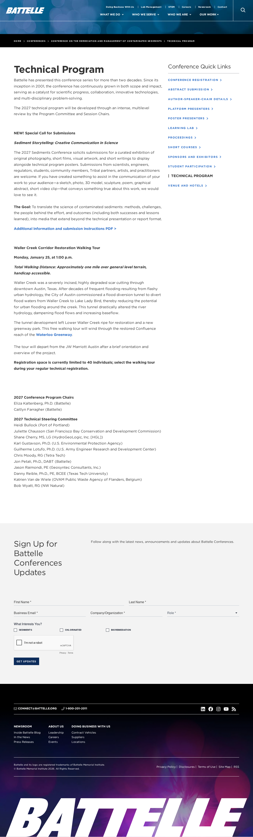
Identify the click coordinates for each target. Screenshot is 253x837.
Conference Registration (193, 80)
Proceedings (180, 137)
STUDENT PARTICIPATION (190, 166)
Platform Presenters (189, 108)
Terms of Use (206, 766)
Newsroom (204, 7)
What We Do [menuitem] (110, 14)
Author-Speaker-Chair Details (198, 99)
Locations (78, 742)
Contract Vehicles (84, 732)
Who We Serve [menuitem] (144, 14)
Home (17, 41)
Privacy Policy (166, 766)
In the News (22, 737)
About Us (56, 726)
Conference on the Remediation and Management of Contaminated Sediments (106, 41)
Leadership (56, 732)
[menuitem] (126, 15)
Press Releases (24, 742)
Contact (222, 7)
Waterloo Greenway (54, 335)
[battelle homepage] (25, 10)
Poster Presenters (186, 118)
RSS (236, 766)
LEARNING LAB (181, 128)
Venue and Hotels (185, 185)
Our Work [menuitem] (208, 14)
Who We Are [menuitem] (178, 14)
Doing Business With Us (120, 7)
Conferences (36, 41)
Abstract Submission (188, 89)
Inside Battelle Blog (27, 732)
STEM (171, 7)
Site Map (224, 766)
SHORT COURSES (182, 147)
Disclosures (187, 766)
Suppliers (78, 737)
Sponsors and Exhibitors (193, 156)
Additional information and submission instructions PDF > (65, 229)
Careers (186, 7)
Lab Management (151, 7)
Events (53, 742)
